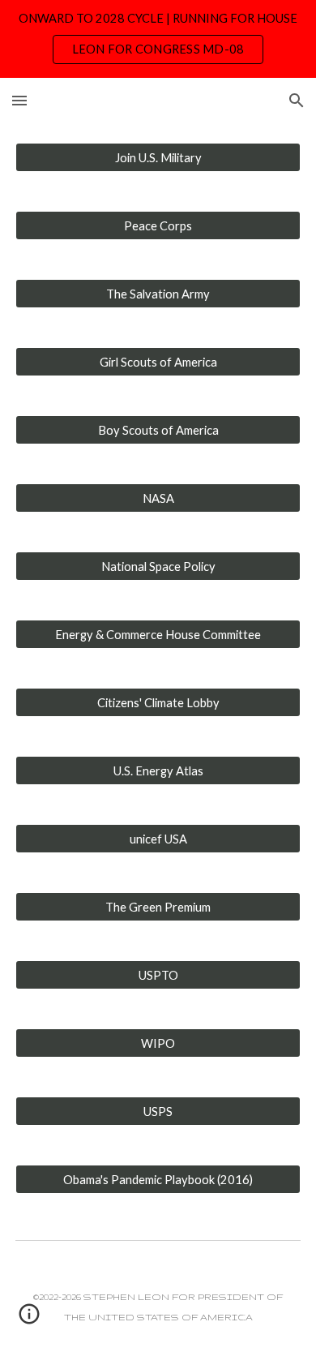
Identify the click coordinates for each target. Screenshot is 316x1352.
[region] (158, 39)
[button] (19, 100)
